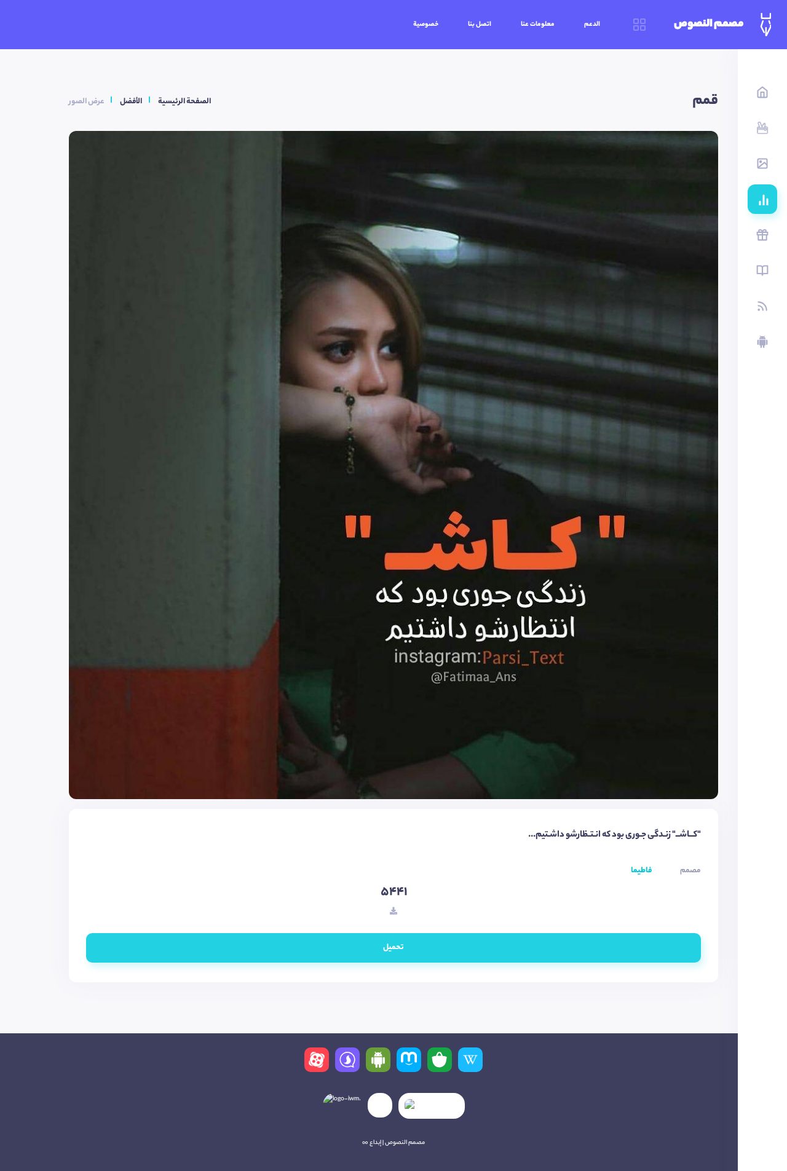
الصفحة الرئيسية (184, 101)
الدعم (592, 24)
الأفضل (131, 101)
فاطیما (641, 870)
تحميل (393, 947)
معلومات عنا (538, 24)
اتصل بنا (479, 24)
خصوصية (425, 24)
